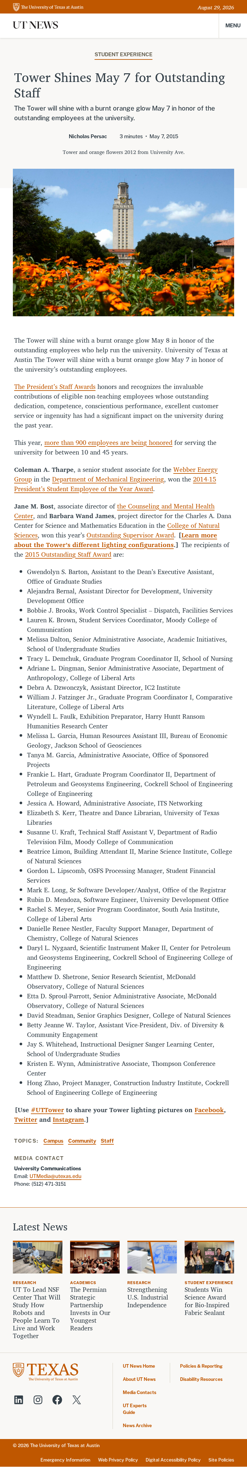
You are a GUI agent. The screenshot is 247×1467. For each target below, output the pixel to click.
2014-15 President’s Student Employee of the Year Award (115, 484)
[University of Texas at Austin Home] (48, 7)
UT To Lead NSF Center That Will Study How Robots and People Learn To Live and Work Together (36, 1313)
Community (82, 1141)
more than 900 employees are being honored (108, 442)
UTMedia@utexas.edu (55, 1176)
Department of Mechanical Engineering (108, 479)
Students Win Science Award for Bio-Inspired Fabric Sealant (207, 1301)
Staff (107, 1141)
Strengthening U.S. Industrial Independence (147, 1297)
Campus (53, 1141)
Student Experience (123, 54)
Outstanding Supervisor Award (130, 535)
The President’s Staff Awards (55, 386)
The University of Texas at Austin (65, 1445)
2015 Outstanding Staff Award (68, 554)
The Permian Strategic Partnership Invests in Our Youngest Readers (90, 1309)
